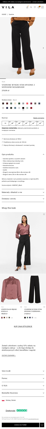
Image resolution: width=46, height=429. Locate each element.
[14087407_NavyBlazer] (30, 318)
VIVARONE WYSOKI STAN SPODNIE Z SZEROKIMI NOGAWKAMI (33, 311)
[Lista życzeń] (35, 7)
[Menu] (42, 7)
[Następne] (43, 48)
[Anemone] (31, 103)
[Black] (23, 108)
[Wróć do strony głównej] (8, 7)
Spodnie (11, 14)
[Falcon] (35, 103)
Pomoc (4, 378)
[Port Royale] (7, 103)
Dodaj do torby (20, 425)
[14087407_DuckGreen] (27, 318)
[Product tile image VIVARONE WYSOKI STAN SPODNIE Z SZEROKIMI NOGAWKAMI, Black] (34, 289)
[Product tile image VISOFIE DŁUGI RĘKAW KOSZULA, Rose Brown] (11, 289)
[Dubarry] (27, 103)
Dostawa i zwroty (9, 199)
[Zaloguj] (27, 7)
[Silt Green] (27, 108)
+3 (12, 318)
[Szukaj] (31, 7)
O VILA (4, 386)
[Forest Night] (11, 108)
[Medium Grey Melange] (23, 103)
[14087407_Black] (25, 318)
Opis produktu (8, 154)
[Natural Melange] (15, 103)
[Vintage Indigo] (39, 103)
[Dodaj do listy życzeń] (42, 425)
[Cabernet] (31, 108)
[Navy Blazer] (7, 108)
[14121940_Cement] (7, 318)
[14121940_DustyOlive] (9, 318)
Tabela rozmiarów (38, 118)
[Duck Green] (11, 103)
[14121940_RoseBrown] (2, 318)
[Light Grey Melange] (19, 108)
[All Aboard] (15, 108)
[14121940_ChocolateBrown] (4, 318)
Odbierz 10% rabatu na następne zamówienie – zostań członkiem (23, 2)
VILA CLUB (6, 371)
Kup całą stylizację (23, 326)
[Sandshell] (3, 108)
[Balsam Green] (19, 103)
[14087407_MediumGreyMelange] (32, 318)
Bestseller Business (10, 393)
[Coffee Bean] (3, 103)
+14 (35, 318)
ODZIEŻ (4, 14)
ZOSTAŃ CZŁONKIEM (8, 355)
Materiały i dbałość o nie (12, 192)
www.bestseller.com (33, 419)
